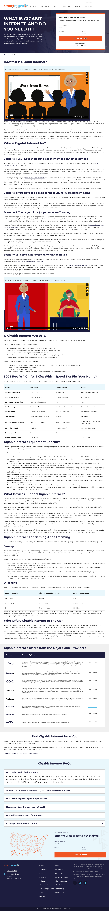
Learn (57, 866)
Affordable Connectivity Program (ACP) (60, 888)
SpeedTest (42, 896)
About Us (89, 2)
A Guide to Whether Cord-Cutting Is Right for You (46, 888)
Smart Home (66, 6)
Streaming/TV (45, 6)
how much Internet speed (34, 178)
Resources (88, 6)
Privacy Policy (67, 908)
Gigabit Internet (61, 881)
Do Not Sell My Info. (62, 877)
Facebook (75, 883)
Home (5, 54)
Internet (33, 6)
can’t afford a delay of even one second (29, 261)
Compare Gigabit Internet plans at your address (21, 753)
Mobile (56, 6)
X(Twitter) (80, 883)
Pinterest (85, 883)
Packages (42, 881)
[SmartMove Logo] (16, 6)
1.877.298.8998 (81, 45)
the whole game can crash (78, 265)
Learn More (92, 663)
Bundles (77, 6)
